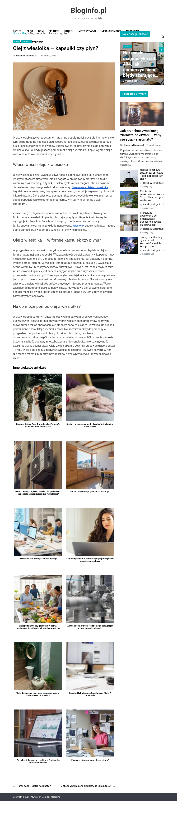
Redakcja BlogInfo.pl (26, 55)
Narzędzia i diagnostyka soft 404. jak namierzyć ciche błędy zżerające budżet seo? (140, 64)
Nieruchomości (111, 31)
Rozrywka (132, 31)
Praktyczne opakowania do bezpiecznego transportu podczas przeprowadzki (150, 218)
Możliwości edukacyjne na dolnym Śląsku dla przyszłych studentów (152, 196)
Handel (68, 31)
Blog (30, 31)
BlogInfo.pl (88, 10)
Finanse (54, 31)
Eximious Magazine (51, 797)
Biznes (17, 31)
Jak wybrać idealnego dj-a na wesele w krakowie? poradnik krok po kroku (151, 242)
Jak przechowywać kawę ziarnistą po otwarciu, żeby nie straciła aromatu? (140, 135)
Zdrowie (26, 41)
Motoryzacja (87, 31)
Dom (41, 31)
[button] (161, 49)
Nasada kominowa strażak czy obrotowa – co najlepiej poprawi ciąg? (151, 174)
